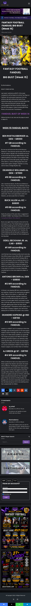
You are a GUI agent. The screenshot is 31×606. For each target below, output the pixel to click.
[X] (6, 390)
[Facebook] (3, 390)
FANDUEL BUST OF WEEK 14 (15, 113)
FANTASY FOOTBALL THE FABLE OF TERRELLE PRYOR (17, 17)
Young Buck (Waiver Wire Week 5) (10, 218)
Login (3, 480)
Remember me (7, 494)
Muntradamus (13, 420)
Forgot (15, 480)
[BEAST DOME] (5, 3)
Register (9, 480)
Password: (5, 490)
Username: (5, 487)
